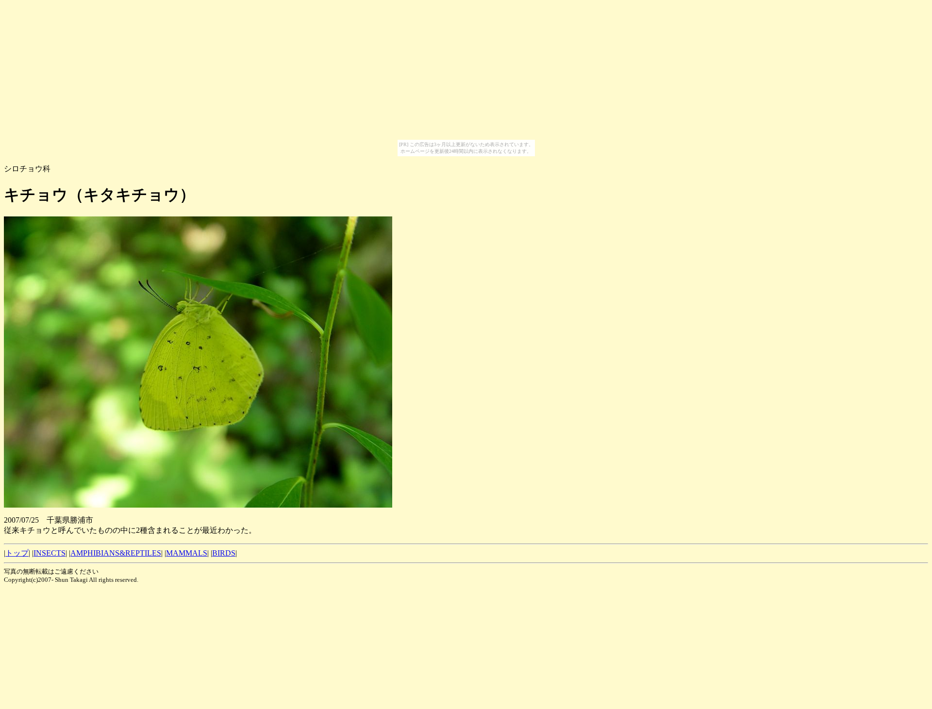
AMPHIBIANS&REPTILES (115, 553)
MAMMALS (186, 553)
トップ (17, 553)
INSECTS (49, 553)
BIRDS (223, 553)
